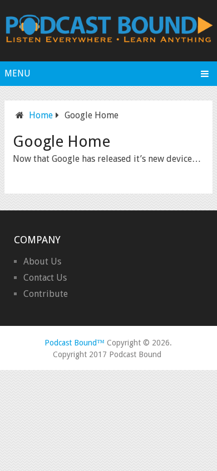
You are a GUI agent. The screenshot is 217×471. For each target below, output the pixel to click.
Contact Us (45, 277)
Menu (17, 73)
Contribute (45, 294)
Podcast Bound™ (75, 342)
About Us (42, 261)
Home (41, 115)
